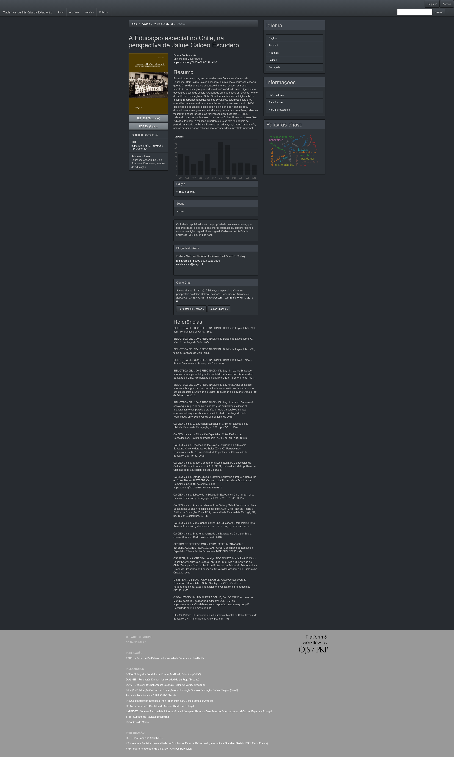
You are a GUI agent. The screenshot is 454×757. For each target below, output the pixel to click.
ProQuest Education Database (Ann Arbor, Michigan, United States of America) (170, 700)
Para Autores (276, 102)
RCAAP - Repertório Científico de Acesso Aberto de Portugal (160, 706)
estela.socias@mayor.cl (189, 264)
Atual (60, 12)
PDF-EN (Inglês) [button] (148, 126)
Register (432, 4)
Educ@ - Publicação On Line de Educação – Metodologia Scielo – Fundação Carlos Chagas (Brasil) (182, 690)
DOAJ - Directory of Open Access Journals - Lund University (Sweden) (165, 684)
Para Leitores (276, 95)
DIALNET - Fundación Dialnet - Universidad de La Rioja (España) (162, 679)
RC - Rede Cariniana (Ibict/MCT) (144, 738)
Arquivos (74, 12)
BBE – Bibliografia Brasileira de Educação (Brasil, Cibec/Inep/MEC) (163, 674)
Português (274, 67)
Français (274, 52)
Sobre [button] (103, 12)
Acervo (146, 23)
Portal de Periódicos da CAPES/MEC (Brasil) (151, 695)
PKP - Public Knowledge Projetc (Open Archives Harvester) (159, 748)
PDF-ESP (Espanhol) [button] (148, 118)
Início (134, 23)
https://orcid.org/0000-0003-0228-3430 (195, 62)
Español (273, 45)
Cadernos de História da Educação (27, 12)
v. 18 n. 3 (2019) (163, 23)
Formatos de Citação (191, 309)
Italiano (273, 60)
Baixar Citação (218, 309)
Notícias (89, 12)
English (273, 38)
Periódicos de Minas (137, 722)
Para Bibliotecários (279, 109)
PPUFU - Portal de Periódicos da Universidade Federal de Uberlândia (165, 658)
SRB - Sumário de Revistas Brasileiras (147, 716)
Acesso (447, 4)
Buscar (439, 12)
